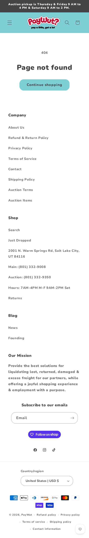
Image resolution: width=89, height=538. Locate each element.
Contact (15, 169)
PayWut (26, 514)
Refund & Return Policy (28, 138)
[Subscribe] (72, 417)
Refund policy (46, 514)
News (13, 328)
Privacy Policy (20, 148)
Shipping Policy (21, 179)
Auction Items (20, 200)
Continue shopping (45, 84)
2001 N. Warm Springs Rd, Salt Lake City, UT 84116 (43, 253)
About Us (16, 127)
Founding (16, 338)
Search (14, 230)
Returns (15, 298)
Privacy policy (70, 514)
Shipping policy (60, 522)
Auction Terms (20, 190)
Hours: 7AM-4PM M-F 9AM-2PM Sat (39, 288)
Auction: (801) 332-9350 (29, 277)
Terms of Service (22, 159)
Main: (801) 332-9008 (27, 267)
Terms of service (33, 522)
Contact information (47, 529)
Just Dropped (19, 240)
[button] (9, 22)
